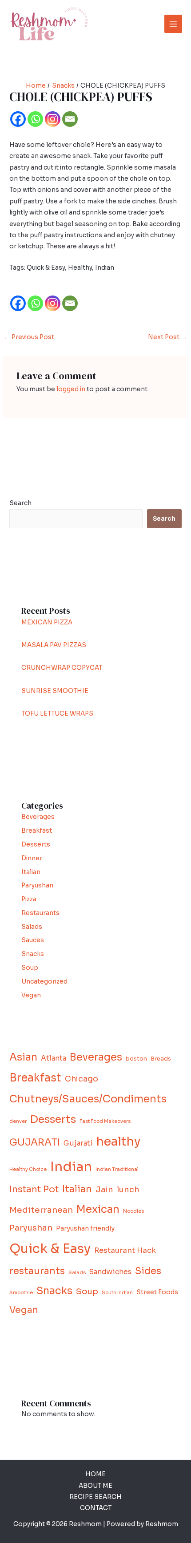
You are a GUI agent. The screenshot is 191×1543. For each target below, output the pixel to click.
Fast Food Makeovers (105, 1121)
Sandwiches (110, 1272)
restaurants (37, 1271)
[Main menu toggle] (173, 24)
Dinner (31, 858)
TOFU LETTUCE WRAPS (57, 713)
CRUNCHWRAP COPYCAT (61, 668)
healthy (118, 1141)
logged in (70, 389)
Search (20, 503)
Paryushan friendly (85, 1228)
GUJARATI (34, 1142)
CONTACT (95, 1508)
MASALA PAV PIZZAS (53, 645)
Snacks (32, 954)
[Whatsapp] (35, 119)
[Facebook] (18, 119)
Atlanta (53, 1058)
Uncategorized (44, 981)
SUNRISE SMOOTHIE (54, 691)
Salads (31, 927)
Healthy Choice (28, 1169)
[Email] (70, 119)
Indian (71, 1166)
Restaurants (40, 913)
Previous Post (29, 337)
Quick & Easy (50, 1248)
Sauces (32, 940)
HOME (95, 1474)
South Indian (117, 1293)
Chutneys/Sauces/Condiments (88, 1099)
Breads (161, 1058)
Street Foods (157, 1292)
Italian (30, 872)
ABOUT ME (95, 1486)
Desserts (35, 844)
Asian (23, 1057)
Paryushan (37, 885)
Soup (29, 968)
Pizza (28, 899)
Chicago (81, 1079)
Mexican (97, 1209)
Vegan (31, 995)
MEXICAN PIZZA (46, 622)
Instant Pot (34, 1189)
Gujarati (78, 1143)
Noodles (133, 1211)
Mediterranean (41, 1210)
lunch (128, 1190)
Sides (148, 1271)
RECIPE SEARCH (95, 1497)
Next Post (167, 337)
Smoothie (21, 1293)
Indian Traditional (117, 1169)
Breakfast (36, 830)
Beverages (38, 817)
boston (136, 1058)
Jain (104, 1190)
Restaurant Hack (125, 1250)
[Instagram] (52, 119)
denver (18, 1121)
